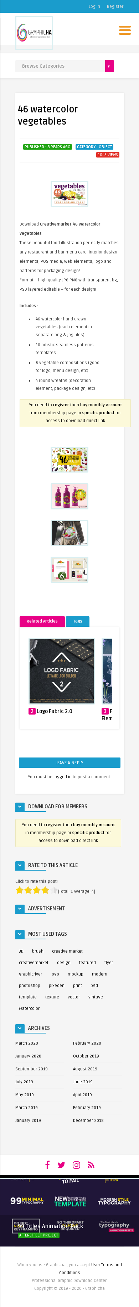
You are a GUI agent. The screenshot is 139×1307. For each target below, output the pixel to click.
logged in (62, 777)
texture (52, 997)
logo (55, 974)
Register (115, 6)
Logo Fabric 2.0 (54, 711)
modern (99, 974)
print (77, 985)
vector (74, 997)
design (64, 962)
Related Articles (42, 621)
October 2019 (86, 1056)
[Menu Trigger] (125, 29)
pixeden (57, 985)
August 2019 (85, 1069)
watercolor (29, 1008)
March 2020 (26, 1043)
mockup (75, 974)
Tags (77, 621)
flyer (108, 962)
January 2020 (28, 1056)
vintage (95, 997)
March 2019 (26, 1107)
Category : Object (94, 147)
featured (87, 962)
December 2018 (88, 1120)
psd (94, 985)
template (28, 997)
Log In (94, 6)
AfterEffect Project (38, 1235)
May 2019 (24, 1095)
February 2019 (87, 1107)
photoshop (29, 985)
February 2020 (87, 1043)
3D (21, 951)
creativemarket (33, 962)
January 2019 (28, 1120)
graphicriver (30, 974)
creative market (67, 951)
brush (37, 951)
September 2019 (31, 1069)
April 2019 (82, 1095)
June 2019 (83, 1082)
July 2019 (24, 1082)
